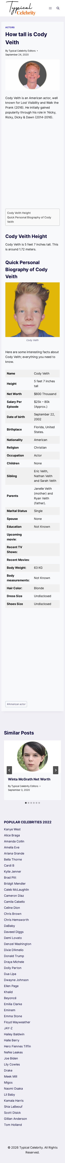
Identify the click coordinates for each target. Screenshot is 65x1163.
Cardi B (9, 865)
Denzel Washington (17, 944)
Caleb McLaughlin (16, 889)
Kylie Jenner (12, 871)
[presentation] (32, 756)
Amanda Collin (14, 841)
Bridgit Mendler (15, 883)
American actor (16, 704)
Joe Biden (11, 1058)
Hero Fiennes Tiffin (17, 1046)
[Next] (55, 770)
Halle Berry (11, 1040)
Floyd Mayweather (17, 1022)
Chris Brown (13, 913)
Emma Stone (13, 1016)
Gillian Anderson (15, 1118)
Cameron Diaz (14, 895)
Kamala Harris (14, 1100)
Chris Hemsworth (16, 920)
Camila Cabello (14, 901)
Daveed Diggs (14, 932)
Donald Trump (14, 956)
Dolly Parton (13, 968)
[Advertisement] (32, 164)
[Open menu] (50, 8)
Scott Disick (12, 1112)
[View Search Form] (58, 8)
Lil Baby (9, 1094)
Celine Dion (12, 907)
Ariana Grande (14, 853)
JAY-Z (8, 1028)
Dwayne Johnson (16, 980)
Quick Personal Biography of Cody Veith (29, 219)
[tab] (26, 803)
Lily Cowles (12, 1064)
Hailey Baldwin (14, 1034)
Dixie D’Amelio (14, 950)
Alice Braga (12, 835)
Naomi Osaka (13, 1088)
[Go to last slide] (9, 770)
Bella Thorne (13, 859)
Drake (8, 1070)
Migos (8, 1082)
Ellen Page (11, 986)
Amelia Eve (11, 847)
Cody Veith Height (19, 213)
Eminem (9, 1010)
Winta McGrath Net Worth (29, 779)
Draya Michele (14, 962)
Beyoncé (10, 998)
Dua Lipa (10, 974)
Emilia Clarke (13, 1004)
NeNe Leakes (13, 1052)
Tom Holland (13, 1124)
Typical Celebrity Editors (22, 50)
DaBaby (9, 926)
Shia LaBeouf (13, 1106)
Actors (10, 27)
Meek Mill (10, 1076)
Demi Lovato (13, 938)
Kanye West (12, 829)
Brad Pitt (10, 877)
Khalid (8, 992)
